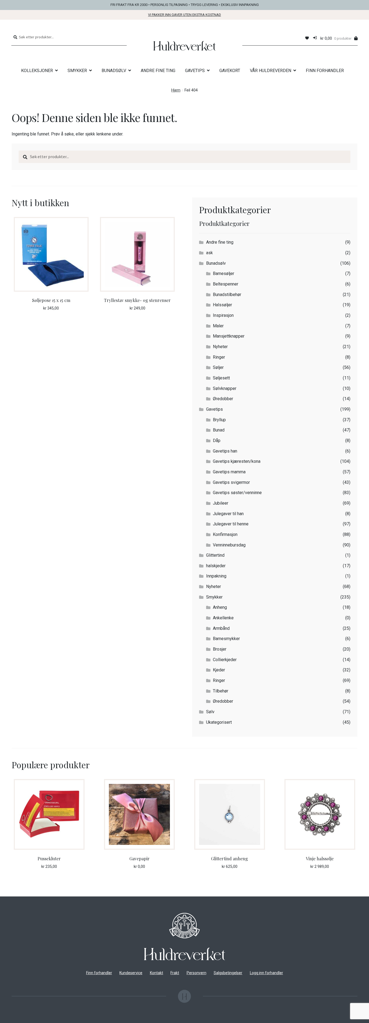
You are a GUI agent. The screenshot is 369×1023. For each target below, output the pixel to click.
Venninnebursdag (229, 545)
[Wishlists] (307, 38)
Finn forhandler (99, 973)
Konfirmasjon (225, 534)
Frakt (174, 973)
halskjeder (216, 565)
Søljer (218, 367)
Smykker (214, 597)
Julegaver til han (228, 513)
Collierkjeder (225, 659)
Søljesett (221, 377)
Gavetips (214, 409)
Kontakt (156, 973)
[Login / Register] (315, 38)
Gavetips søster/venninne (237, 492)
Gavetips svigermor (231, 482)
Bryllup (219, 419)
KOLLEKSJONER (37, 70)
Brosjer (219, 649)
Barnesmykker (226, 638)
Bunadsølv (216, 263)
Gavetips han (225, 451)
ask (209, 252)
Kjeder (219, 669)
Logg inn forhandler (266, 973)
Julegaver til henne (231, 523)
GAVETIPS (195, 70)
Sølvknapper (224, 388)
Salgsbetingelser (228, 973)
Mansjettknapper (228, 336)
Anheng (220, 607)
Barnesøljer (223, 273)
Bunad (218, 430)
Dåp (216, 440)
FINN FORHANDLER (325, 70)
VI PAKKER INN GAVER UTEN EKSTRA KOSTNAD (184, 15)
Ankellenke (223, 617)
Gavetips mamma (229, 471)
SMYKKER (77, 70)
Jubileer (220, 503)
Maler (218, 325)
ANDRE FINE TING (158, 70)
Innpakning (216, 576)
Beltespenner (225, 284)
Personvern (196, 973)
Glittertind (215, 555)
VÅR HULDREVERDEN (270, 70)
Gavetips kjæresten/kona (236, 461)
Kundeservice (130, 973)
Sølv (210, 711)
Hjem (175, 90)
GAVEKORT (229, 70)
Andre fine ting (219, 242)
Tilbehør (220, 691)
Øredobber (223, 398)
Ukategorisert (219, 722)
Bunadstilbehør (227, 294)
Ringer (219, 357)
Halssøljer (222, 304)
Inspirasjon (223, 315)
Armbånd (221, 628)
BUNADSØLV (114, 70)
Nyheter (220, 346)
